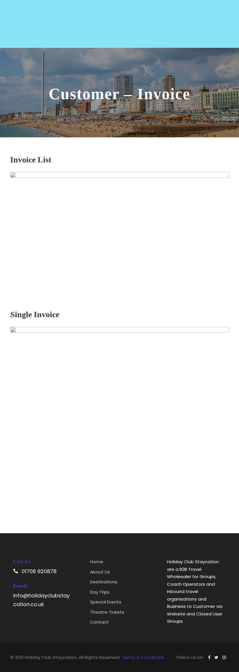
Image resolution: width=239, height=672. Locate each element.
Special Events (105, 602)
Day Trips (100, 592)
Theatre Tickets (107, 612)
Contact (99, 622)
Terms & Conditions (143, 657)
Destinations (103, 582)
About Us (100, 572)
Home (96, 562)
